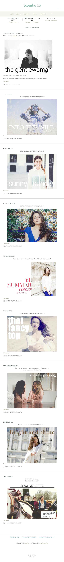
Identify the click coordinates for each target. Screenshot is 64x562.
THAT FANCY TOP (8, 311)
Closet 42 (15, 35)
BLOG (35, 14)
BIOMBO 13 (44, 14)
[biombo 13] (32, 4)
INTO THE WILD (7, 94)
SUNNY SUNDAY (7, 148)
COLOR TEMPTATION (9, 203)
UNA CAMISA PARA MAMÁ (10, 365)
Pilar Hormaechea (44, 543)
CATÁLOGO (26, 14)
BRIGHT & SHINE (8, 422)
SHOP (18, 14)
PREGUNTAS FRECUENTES (29, 537)
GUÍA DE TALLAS (14, 537)
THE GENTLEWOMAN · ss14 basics (12, 33)
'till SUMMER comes (8, 256)
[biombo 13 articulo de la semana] (32, 241)
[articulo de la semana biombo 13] (32, 189)
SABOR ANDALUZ (8, 476)
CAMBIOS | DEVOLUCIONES (46, 537)
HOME (12, 14)
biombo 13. (27, 543)
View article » (6, 81)
